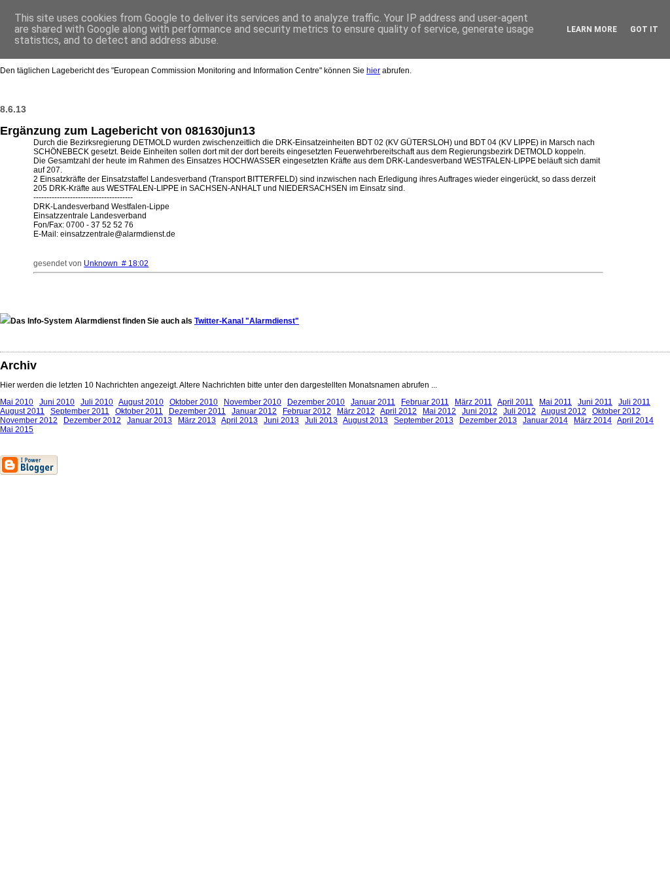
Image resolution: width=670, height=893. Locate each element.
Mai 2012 (439, 411)
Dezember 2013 (488, 420)
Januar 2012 (254, 411)
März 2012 (356, 411)
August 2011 (22, 411)
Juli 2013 (321, 420)
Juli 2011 (634, 402)
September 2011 (79, 411)
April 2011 (515, 402)
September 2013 (423, 420)
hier (373, 70)
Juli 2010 (96, 402)
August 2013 (365, 420)
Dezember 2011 (197, 411)
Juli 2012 (519, 411)
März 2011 (473, 402)
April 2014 (635, 420)
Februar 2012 (307, 411)
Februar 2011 (425, 402)
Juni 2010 (57, 402)
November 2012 (29, 420)
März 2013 (197, 420)
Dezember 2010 (316, 402)
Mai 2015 (16, 429)
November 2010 (252, 402)
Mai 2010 (16, 402)
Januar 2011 (373, 402)
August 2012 (563, 411)
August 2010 (141, 402)
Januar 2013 (149, 420)
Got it (644, 29)
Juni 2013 (281, 420)
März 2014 (593, 420)
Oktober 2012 (616, 411)
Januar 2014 (545, 420)
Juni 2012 (479, 411)
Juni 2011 (595, 402)
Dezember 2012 (92, 420)
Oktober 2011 (139, 411)
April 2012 (398, 411)
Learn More (592, 29)
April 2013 (239, 420)
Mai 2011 (555, 402)
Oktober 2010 (193, 402)
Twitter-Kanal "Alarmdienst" (246, 321)
